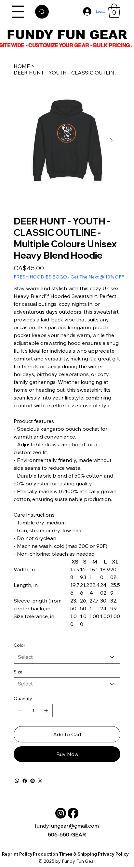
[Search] (42, 12)
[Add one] (46, 710)
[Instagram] (60, 813)
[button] (114, 11)
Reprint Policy (17, 854)
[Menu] (18, 12)
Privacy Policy (113, 854)
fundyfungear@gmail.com (67, 825)
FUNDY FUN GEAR (67, 35)
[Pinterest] (32, 781)
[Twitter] (40, 781)
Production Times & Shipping (65, 854)
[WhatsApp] (17, 781)
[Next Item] (111, 140)
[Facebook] (24, 781)
